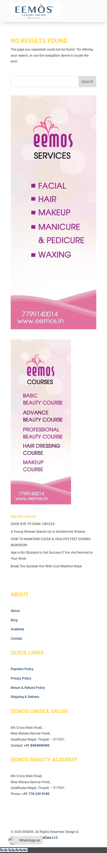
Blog (14, 620)
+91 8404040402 (37, 745)
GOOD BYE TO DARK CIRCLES (33, 524)
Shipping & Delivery (25, 697)
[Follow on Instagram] (26, 809)
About (15, 611)
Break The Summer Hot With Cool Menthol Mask (46, 566)
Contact (16, 639)
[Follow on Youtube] (37, 809)
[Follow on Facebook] (15, 809)
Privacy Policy (21, 678)
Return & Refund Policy (28, 688)
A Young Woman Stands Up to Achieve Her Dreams (48, 532)
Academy (17, 629)
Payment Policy (22, 669)
